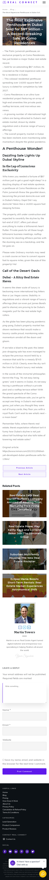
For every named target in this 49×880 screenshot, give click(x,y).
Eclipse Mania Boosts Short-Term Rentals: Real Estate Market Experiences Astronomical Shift (24, 585)
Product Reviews (9, 829)
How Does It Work (10, 801)
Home (5, 792)
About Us (6, 804)
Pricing (5, 798)
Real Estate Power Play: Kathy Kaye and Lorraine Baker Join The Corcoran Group (24, 533)
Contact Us (10, 839)
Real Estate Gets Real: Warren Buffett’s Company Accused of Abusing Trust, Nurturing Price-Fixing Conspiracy (24, 503)
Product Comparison (11, 825)
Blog (4, 795)
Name (7, 710)
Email (6, 725)
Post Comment (24, 771)
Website (7, 739)
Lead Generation (9, 822)
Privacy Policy (8, 807)
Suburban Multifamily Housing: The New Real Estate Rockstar (24, 559)
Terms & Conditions (11, 812)
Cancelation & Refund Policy (14, 809)
